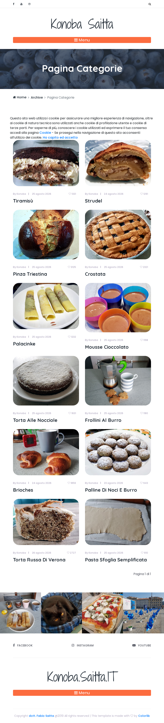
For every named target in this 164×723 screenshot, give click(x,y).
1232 (73, 337)
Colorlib (144, 716)
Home (21, 97)
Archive (37, 97)
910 (145, 552)
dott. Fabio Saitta (41, 716)
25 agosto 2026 (41, 194)
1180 (145, 413)
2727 (72, 552)
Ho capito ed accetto (60, 137)
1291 (145, 194)
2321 (145, 267)
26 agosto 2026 (41, 552)
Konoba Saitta (82, 24)
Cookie (45, 132)
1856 (73, 483)
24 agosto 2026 (113, 194)
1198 (145, 340)
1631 (73, 413)
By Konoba (19, 194)
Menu (84, 40)
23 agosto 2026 (113, 483)
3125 (73, 267)
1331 (73, 194)
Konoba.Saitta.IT (82, 676)
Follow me (58, 612)
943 (145, 483)
